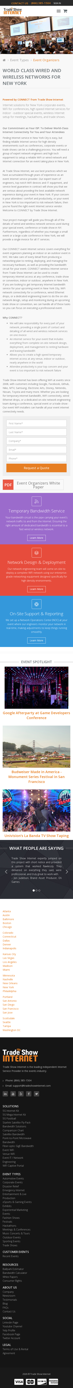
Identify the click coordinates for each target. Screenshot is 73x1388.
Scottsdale (9, 1018)
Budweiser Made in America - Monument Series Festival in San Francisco (36, 776)
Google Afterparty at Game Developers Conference (36, 715)
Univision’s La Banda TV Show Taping (36, 835)
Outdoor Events (12, 1237)
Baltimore (8, 919)
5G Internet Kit (11, 1110)
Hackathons (9, 1225)
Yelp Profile (9, 1330)
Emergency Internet (14, 1190)
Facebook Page (11, 1334)
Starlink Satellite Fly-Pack (16, 1122)
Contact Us (9, 1311)
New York (8, 987)
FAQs (6, 1307)
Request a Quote (36, 468)
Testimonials (10, 1299)
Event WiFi (8, 1150)
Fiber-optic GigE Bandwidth (18, 1146)
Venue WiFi (9, 1154)
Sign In (57, 3)
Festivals (7, 1221)
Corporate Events (13, 1182)
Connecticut (9, 936)
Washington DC (12, 1030)
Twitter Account (11, 1338)
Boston (7, 923)
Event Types (19, 60)
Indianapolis (9, 948)
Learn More (36, 537)
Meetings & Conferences (16, 1229)
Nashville (8, 979)
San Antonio (10, 1000)
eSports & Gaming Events (17, 1202)
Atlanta (7, 911)
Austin (6, 915)
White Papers (10, 1277)
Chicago (7, 927)
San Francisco (11, 1008)
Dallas (6, 940)
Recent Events (11, 1256)
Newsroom (9, 1295)
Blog (5, 1303)
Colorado (8, 932)
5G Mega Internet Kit (14, 1114)
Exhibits (7, 1206)
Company (8, 1291)
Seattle (7, 1022)
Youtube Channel (12, 1326)
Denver (7, 944)
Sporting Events (11, 1241)
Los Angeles (10, 962)
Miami (6, 969)
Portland (7, 997)
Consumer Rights (12, 1280)
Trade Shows (10, 1245)
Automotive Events (13, 1178)
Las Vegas (8, 958)
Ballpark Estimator (13, 1269)
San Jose (8, 1012)
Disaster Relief (11, 1186)
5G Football (9, 1118)
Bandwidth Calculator (15, 1272)
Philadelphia (9, 991)
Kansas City (9, 954)
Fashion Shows (11, 1217)
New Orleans (10, 983)
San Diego (9, 1004)
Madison (8, 965)
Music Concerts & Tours (16, 1233)
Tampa (7, 1026)
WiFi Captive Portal (13, 1165)
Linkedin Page (10, 1322)
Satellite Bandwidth (14, 1134)
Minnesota (9, 975)
